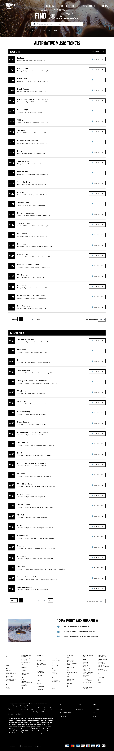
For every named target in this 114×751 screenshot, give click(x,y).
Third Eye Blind (101, 665)
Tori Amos (100, 669)
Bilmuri (8, 688)
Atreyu (8, 682)
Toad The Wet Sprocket (103, 666)
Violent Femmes (102, 676)
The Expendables (102, 658)
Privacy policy (37, 746)
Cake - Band (24, 667)
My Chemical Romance (57, 683)
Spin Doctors (86, 675)
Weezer (99, 682)
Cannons (23, 670)
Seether (84, 659)
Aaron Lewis (9, 672)
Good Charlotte (40, 672)
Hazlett (38, 680)
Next (38, 319)
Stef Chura (85, 679)
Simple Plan (85, 665)
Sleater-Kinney (86, 668)
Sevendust (85, 661)
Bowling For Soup (25, 658)
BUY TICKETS (98, 59)
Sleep (84, 669)
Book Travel (105, 6)
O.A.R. (53, 688)
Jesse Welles (55, 659)
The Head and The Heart (102, 660)
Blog (61, 709)
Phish (68, 666)
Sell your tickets (89, 6)
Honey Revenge (40, 686)
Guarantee (63, 716)
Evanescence (40, 655)
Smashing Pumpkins (88, 672)
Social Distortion (87, 674)
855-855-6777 (50, 6)
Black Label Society (26, 655)
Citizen (23, 672)
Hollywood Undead (41, 685)
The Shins (100, 662)
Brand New (24, 659)
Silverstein (85, 662)
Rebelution (70, 682)
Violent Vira (101, 677)
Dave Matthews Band (26, 682)
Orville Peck (70, 655)
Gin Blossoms (40, 671)
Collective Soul (25, 673)
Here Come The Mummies (40, 682)
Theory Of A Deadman (103, 664)
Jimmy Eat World (56, 660)
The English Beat (102, 656)
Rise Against (70, 683)
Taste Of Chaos (86, 689)
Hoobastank (40, 688)
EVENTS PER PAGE (92, 320)
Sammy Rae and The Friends (88, 656)
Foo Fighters (40, 663)
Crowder (23, 674)
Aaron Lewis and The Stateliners (11, 674)
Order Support (80, 709)
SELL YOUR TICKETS (65, 713)
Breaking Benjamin (26, 661)
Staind (84, 676)
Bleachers (23, 656)
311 (7, 664)
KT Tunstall (55, 665)
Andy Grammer (10, 680)
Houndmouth (40, 689)
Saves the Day (86, 658)
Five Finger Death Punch (41, 661)
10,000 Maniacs (10, 659)
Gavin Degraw (40, 670)
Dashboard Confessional (24, 680)
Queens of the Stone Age (72, 673)
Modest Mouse (55, 680)
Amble (7, 678)
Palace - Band (70, 660)
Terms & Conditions (26, 746)
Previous (13, 319)
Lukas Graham (55, 675)
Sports (74, 6)
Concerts (63, 6)
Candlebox (24, 669)
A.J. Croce (8, 670)
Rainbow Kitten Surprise (71, 680)
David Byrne (24, 684)
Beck (7, 687)
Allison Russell (9, 676)
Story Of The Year (87, 682)
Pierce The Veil (70, 667)
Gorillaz (39, 674)
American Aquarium (11, 679)
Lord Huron (55, 673)
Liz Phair (54, 670)
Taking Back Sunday (87, 687)
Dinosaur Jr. (24, 685)
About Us (94, 713)
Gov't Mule (39, 675)
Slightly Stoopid (86, 671)
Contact (94, 716)
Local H (54, 672)
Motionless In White (56, 681)
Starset (84, 678)
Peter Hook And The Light (72, 664)
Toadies (100, 668)
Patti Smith (70, 662)
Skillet (84, 666)
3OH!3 (7, 665)
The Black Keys (101, 655)
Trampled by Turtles (103, 671)
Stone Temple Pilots (87, 681)
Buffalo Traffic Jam (26, 662)
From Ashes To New (41, 664)
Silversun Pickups (87, 664)
